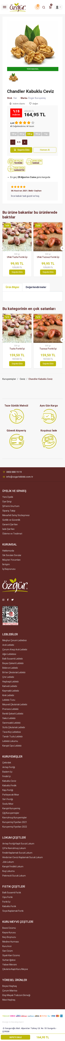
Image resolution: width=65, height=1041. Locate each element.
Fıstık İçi (6, 901)
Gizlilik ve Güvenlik (11, 520)
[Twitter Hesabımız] (12, 599)
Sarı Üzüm (7, 951)
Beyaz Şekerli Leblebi (13, 663)
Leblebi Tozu (8, 700)
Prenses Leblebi (10, 709)
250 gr (22, 134)
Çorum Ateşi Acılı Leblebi (14, 649)
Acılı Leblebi (8, 645)
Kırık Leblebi (8, 695)
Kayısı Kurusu (9, 932)
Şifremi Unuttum (10, 506)
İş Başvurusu (8, 569)
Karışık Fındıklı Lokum (12, 866)
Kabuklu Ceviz (9, 781)
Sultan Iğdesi (8, 960)
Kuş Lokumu (8, 871)
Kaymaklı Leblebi (10, 690)
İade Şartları (8, 529)
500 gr (29, 134)
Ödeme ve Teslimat (12, 533)
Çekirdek (6, 762)
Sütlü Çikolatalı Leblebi (13, 727)
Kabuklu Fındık (9, 785)
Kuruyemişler (9, 379)
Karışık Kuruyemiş (11, 808)
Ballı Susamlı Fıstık (11, 892)
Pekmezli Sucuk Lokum (14, 875)
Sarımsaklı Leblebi (11, 723)
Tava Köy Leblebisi (11, 732)
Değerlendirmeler (36, 287)
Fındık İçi (6, 776)
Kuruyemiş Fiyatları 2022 (14, 826)
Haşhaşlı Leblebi (10, 681)
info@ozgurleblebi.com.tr (19, 476)
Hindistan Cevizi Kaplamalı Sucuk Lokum (22, 857)
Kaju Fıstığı (7, 790)
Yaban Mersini (9, 964)
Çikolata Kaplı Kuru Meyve (15, 969)
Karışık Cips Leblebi (11, 745)
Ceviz (22, 379)
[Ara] (43, 7)
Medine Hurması (10, 941)
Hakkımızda (8, 550)
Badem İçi (7, 771)
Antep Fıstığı (8, 767)
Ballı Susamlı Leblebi (12, 658)
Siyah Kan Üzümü (11, 955)
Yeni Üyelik (7, 497)
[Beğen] (27, 226)
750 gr (37, 134)
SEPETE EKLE (15, 1037)
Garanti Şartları (10, 524)
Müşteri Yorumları (11, 560)
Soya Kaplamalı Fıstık (13, 911)
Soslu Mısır (7, 804)
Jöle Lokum (8, 862)
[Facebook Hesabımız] (8, 599)
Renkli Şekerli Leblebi (12, 713)
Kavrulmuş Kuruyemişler (14, 817)
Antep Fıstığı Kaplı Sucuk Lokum (18, 843)
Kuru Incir (7, 946)
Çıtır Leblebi (8, 677)
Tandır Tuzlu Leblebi (12, 736)
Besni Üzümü (9, 928)
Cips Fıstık (7, 897)
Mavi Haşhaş (8, 1000)
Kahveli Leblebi (9, 686)
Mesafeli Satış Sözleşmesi (16, 515)
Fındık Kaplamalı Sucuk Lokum (17, 852)
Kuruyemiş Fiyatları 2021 (14, 822)
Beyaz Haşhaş (9, 986)
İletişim (6, 564)
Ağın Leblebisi (9, 654)
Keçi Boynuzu (9, 937)
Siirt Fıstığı (7, 799)
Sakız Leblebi (8, 718)
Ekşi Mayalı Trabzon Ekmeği (16, 995)
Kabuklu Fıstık (9, 906)
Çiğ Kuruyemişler (10, 813)
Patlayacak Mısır (10, 794)
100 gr (14, 134)
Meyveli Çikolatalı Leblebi (14, 704)
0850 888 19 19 (14, 472)
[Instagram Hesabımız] (3, 599)
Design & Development (13, 1022)
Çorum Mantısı (9, 990)
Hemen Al (45, 150)
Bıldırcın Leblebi (10, 668)
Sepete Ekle (23, 150)
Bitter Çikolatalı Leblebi (13, 672)
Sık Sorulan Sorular (11, 555)
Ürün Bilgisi (12, 287)
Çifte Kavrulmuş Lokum (14, 848)
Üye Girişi (7, 501)
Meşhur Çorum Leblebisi (14, 640)
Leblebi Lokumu (10, 741)
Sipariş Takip (8, 510)
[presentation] (2, 248)
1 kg (45, 134)
